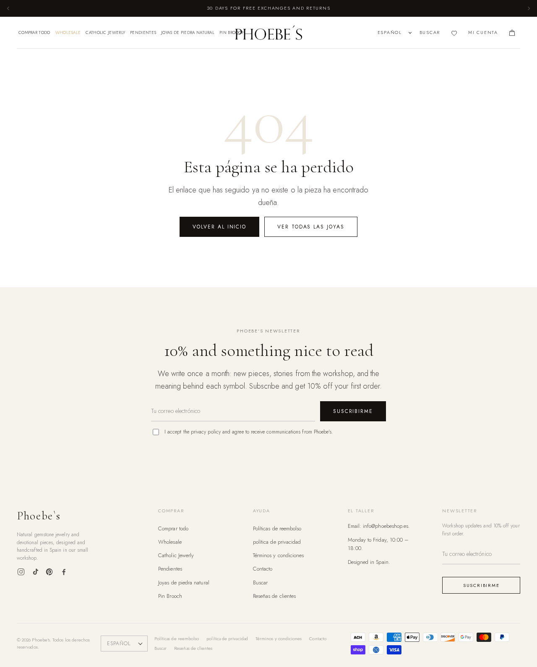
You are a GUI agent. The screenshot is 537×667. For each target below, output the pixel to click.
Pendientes (143, 32)
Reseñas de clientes (274, 596)
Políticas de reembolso (277, 528)
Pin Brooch (232, 32)
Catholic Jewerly (105, 32)
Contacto (263, 569)
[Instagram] (21, 572)
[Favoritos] (454, 32)
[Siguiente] (528, 8)
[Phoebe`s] (268, 33)
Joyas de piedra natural (187, 32)
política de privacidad (277, 542)
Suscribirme (353, 411)
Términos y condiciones (278, 555)
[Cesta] (512, 32)
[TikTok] (35, 572)
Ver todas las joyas (310, 227)
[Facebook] (64, 572)
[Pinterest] (49, 572)
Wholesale (68, 32)
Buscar (260, 583)
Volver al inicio (219, 227)
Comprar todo (34, 32)
